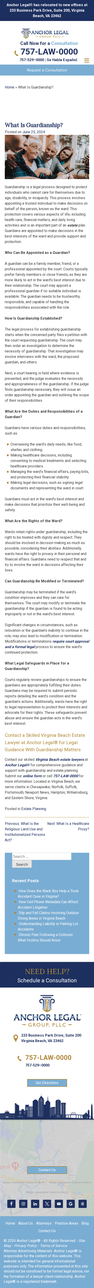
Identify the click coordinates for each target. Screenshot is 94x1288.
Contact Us (47, 1170)
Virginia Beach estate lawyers (59, 759)
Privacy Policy (25, 1246)
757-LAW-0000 (49, 52)
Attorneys (44, 1223)
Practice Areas (66, 1223)
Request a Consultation (47, 70)
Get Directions (47, 1083)
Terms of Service (53, 1246)
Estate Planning (33, 809)
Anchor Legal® (17, 765)
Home (9, 87)
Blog (85, 1223)
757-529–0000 (32, 60)
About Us (25, 1223)
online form (32, 776)
